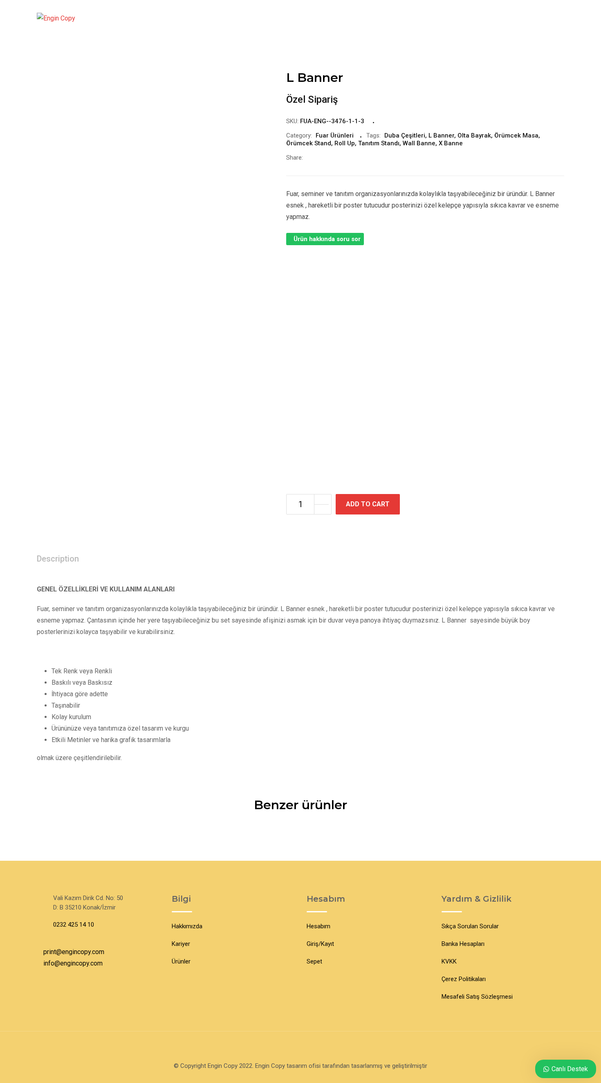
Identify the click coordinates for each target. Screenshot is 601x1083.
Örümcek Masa (516, 135)
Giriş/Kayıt (320, 944)
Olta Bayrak (474, 135)
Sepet (314, 961)
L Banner (441, 135)
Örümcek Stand (308, 143)
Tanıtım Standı (378, 143)
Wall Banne (419, 143)
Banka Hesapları (463, 944)
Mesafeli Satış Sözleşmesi (477, 996)
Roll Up (344, 143)
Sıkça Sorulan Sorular (470, 926)
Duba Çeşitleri (404, 135)
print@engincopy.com (73, 952)
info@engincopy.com (73, 963)
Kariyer (181, 944)
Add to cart (368, 504)
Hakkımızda (187, 926)
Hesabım (318, 926)
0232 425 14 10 (73, 924)
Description (58, 559)
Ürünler (181, 961)
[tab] (58, 559)
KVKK (449, 961)
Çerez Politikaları (464, 979)
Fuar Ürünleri (335, 135)
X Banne (451, 143)
